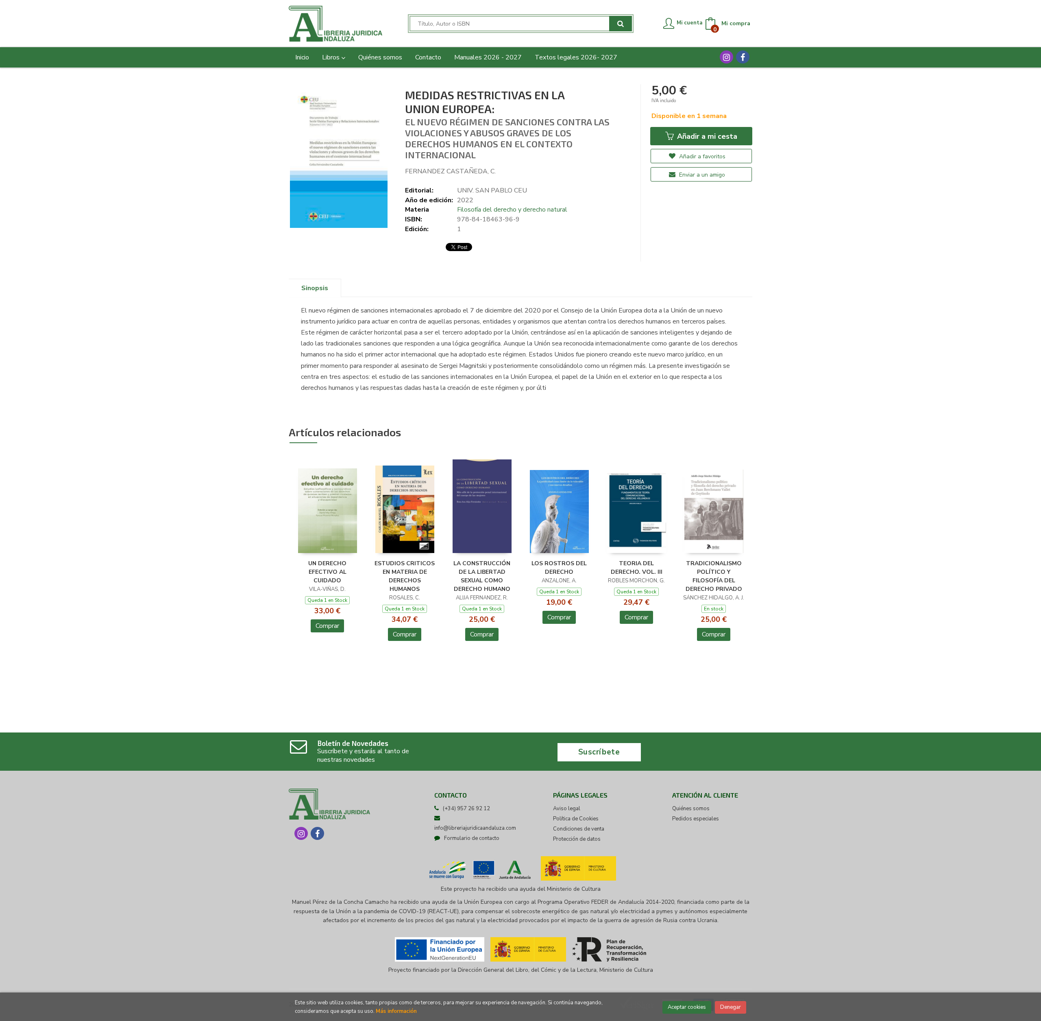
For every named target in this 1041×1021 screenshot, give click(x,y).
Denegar (730, 1007)
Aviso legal (566, 808)
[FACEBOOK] (742, 56)
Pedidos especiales (695, 818)
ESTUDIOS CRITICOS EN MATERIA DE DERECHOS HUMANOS (405, 576)
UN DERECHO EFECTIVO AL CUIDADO (327, 572)
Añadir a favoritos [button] (701, 156)
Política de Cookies (576, 818)
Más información (396, 1011)
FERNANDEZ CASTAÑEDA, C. (450, 171)
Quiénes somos (691, 808)
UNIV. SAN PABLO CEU (492, 190)
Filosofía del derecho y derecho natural (512, 209)
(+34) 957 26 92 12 (466, 808)
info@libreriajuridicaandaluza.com (475, 828)
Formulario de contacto (471, 838)
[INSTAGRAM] (726, 56)
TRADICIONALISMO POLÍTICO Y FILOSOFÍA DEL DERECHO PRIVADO (714, 576)
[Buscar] (620, 23)
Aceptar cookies (687, 1007)
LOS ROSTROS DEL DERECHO (559, 568)
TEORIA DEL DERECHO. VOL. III (636, 568)
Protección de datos (577, 839)
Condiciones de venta (578, 829)
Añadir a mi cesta (706, 136)
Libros (331, 57)
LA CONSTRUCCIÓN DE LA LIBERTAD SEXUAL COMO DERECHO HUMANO (481, 576)
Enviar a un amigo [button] (701, 175)
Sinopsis (314, 288)
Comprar (327, 625)
